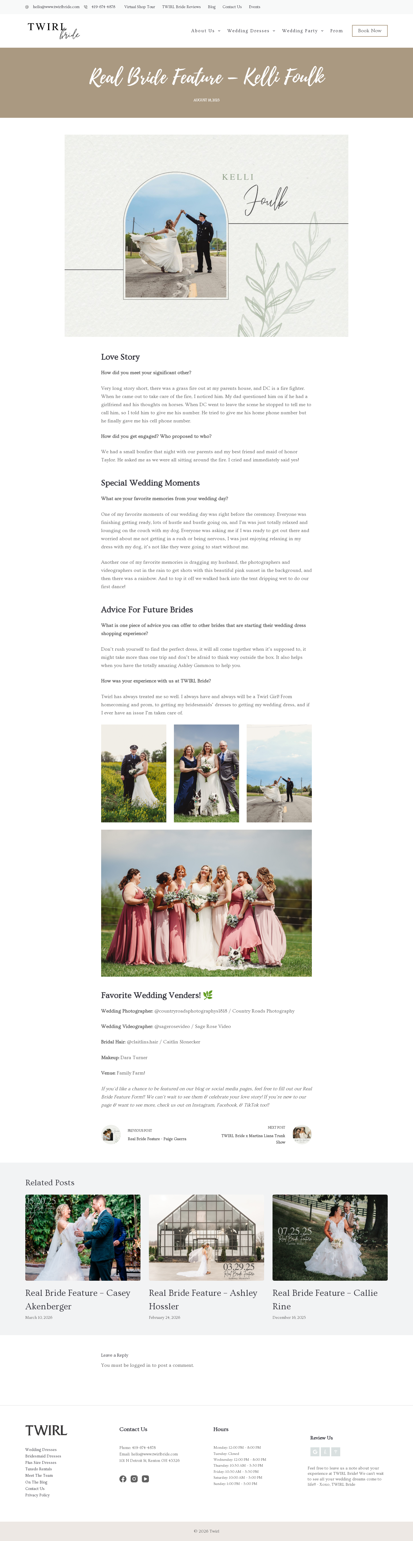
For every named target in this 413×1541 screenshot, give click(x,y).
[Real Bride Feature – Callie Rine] (330, 1238)
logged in (140, 1365)
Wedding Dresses (248, 30)
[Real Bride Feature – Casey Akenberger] (82, 1238)
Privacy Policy (37, 1495)
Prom (336, 30)
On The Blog (36, 1482)
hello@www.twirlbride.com (56, 7)
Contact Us (232, 7)
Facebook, (227, 1105)
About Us (203, 30)
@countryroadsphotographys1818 (191, 1011)
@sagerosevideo (172, 1026)
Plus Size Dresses (40, 1463)
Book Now (370, 31)
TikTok (251, 1105)
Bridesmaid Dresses (43, 1456)
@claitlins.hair (142, 1042)
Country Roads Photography (263, 1011)
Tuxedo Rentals (38, 1469)
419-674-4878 (103, 7)
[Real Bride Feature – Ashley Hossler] (206, 1238)
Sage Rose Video (213, 1026)
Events (254, 7)
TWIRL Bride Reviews (181, 7)
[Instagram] (134, 1478)
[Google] (314, 1451)
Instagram (203, 1105)
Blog (211, 7)
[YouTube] (145, 1478)
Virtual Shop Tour (139, 7)
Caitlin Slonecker (181, 1042)
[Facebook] (122, 1478)
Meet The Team (39, 1475)
